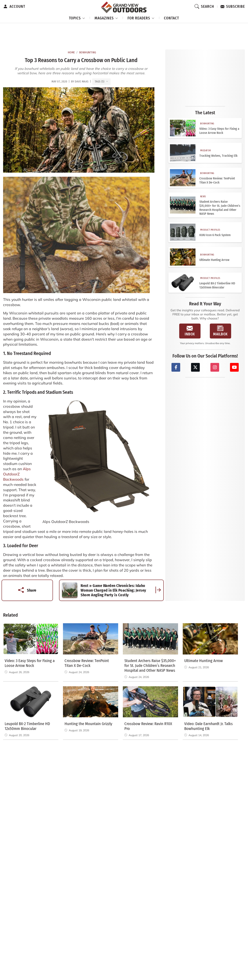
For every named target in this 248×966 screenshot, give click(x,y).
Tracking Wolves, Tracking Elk (218, 156)
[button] (77, 17)
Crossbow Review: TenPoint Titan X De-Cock (217, 180)
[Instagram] (214, 367)
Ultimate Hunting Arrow (214, 260)
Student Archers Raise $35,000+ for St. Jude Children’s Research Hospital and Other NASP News (219, 208)
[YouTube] (234, 367)
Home (71, 52)
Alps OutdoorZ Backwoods (17, 474)
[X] (195, 367)
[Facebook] (175, 367)
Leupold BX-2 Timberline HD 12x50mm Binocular (217, 285)
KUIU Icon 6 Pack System (215, 235)
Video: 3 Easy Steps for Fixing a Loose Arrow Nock (219, 131)
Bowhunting (87, 52)
